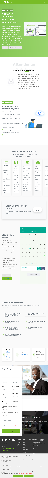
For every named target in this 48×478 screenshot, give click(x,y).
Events (24, 447)
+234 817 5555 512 (8, 449)
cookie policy (21, 473)
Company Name (5, 372)
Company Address (5, 379)
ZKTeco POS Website (42, 444)
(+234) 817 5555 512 (8, 353)
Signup (6, 47)
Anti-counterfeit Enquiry (36, 443)
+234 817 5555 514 (9, 451)
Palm (8, 403)
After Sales (35, 451)
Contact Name (15, 372)
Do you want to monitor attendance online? (9, 407)
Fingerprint (16, 401)
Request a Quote (11, 431)
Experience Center (19, 445)
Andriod (7, 278)
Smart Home (25, 449)
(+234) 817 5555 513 (8, 357)
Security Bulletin (24, 445)
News (24, 442)
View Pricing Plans (16, 47)
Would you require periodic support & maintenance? (10, 413)
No (6, 409)
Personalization (6, 469)
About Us (19, 442)
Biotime (41, 446)
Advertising (5, 465)
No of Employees (15, 386)
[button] (21, 256)
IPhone (7, 275)
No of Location (15, 393)
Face (4, 403)
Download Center (35, 446)
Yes (3, 409)
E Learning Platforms (35, 449)
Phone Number (15, 379)
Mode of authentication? (7, 401)
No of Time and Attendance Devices (5, 394)
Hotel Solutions (24, 452)
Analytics (5, 461)
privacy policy (29, 473)
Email (3, 386)
